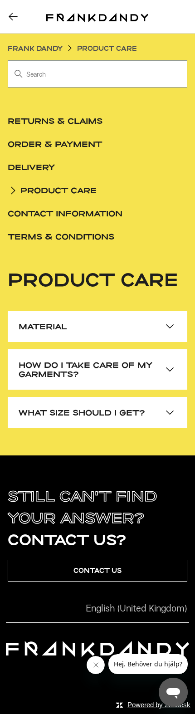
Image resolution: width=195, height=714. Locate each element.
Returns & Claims (55, 121)
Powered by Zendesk (158, 705)
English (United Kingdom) (136, 608)
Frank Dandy (35, 48)
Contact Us (97, 570)
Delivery (31, 167)
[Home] (97, 17)
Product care (107, 48)
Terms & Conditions (61, 236)
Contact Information (65, 213)
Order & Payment (55, 144)
